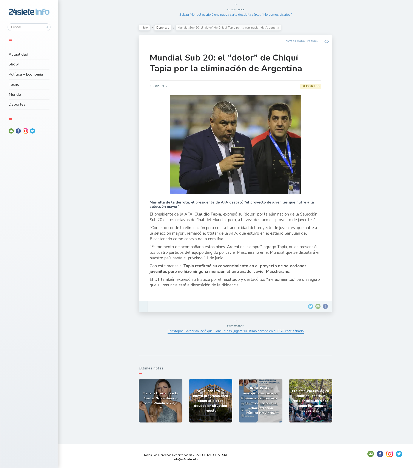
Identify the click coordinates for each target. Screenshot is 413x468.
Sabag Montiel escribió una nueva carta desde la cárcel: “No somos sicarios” (235, 14)
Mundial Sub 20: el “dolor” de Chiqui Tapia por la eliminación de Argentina (226, 63)
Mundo (15, 94)
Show (14, 64)
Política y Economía (26, 74)
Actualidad (18, 54)
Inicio (144, 28)
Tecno (14, 84)
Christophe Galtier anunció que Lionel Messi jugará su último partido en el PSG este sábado (236, 331)
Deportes (17, 104)
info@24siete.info (186, 459)
